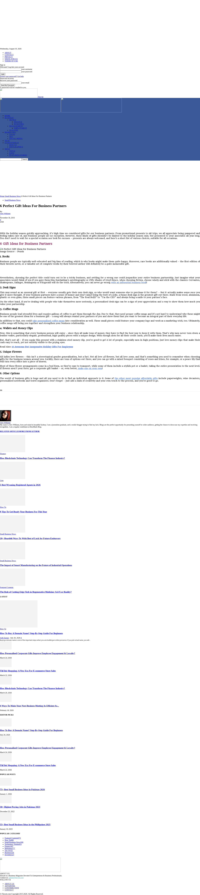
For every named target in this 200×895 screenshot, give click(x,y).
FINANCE (18, 122)
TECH (7, 141)
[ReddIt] (45, 225)
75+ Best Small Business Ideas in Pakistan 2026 (22, 789)
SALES (12, 134)
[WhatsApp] (37, 225)
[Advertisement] (100, 178)
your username (26, 69)
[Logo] (30, 112)
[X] (12, 225)
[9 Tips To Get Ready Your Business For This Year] (12, 505)
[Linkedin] (29, 225)
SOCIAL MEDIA (16, 139)
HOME (7, 116)
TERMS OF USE (11, 61)
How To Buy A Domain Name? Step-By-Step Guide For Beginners (31, 633)
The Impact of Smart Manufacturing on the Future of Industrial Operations (36, 565)
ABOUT (8, 53)
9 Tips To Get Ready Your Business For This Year (23, 512)
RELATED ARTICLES (9, 431)
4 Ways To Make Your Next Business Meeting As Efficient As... (29, 706)
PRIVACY (9, 57)
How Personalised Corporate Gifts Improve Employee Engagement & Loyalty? (37, 653)
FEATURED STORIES (18, 155)
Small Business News (13, 196)
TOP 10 (12, 151)
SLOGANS (13, 130)
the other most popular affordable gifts (136, 378)
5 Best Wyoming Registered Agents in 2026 (20, 485)
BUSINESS (9, 118)
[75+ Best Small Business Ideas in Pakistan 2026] (6, 785)
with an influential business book (128, 282)
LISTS (11, 153)
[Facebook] (4, 225)
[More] (62, 225)
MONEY (12, 120)
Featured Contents (6, 587)
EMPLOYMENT (20, 128)
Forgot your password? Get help (12, 76)
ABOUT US (9, 884)
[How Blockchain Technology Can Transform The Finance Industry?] (12, 452)
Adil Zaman (4, 638)
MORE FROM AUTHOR (29, 431)
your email (25, 83)
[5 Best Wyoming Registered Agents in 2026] (12, 478)
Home (2, 196)
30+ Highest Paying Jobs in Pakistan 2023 (20, 807)
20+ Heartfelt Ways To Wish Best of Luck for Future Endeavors (30, 538)
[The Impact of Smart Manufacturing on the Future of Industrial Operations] (12, 559)
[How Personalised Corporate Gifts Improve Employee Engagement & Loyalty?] (6, 649)
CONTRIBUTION (12, 888)
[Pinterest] (20, 225)
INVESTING (19, 124)
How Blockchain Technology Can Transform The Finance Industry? (32, 458)
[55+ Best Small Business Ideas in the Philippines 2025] (6, 820)
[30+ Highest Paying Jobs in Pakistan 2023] (6, 803)
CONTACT (9, 55)
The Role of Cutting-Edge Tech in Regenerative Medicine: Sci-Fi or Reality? (36, 592)
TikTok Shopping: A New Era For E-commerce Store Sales (28, 671)
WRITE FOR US (11, 59)
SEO (11, 136)
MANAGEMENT (16, 126)
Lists (1, 480)
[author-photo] (5, 421)
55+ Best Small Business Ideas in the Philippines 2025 (25, 824)
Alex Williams (5, 214)
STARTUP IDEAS (12, 143)
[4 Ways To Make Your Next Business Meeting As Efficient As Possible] (6, 701)
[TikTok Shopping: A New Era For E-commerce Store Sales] (6, 666)
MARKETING (10, 132)
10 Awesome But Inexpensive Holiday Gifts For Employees (42, 347)
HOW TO (13, 145)
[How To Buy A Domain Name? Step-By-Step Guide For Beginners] (19, 627)
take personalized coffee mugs (48, 321)
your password (26, 72)
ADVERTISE (10, 886)
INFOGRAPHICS (16, 147)
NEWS (7, 149)
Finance (3, 454)
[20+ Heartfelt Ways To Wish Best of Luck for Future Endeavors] (12, 532)
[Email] (54, 225)
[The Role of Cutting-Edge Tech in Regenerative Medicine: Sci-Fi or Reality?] (12, 585)
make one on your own (90, 368)
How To (3, 507)
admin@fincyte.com (16, 878)
